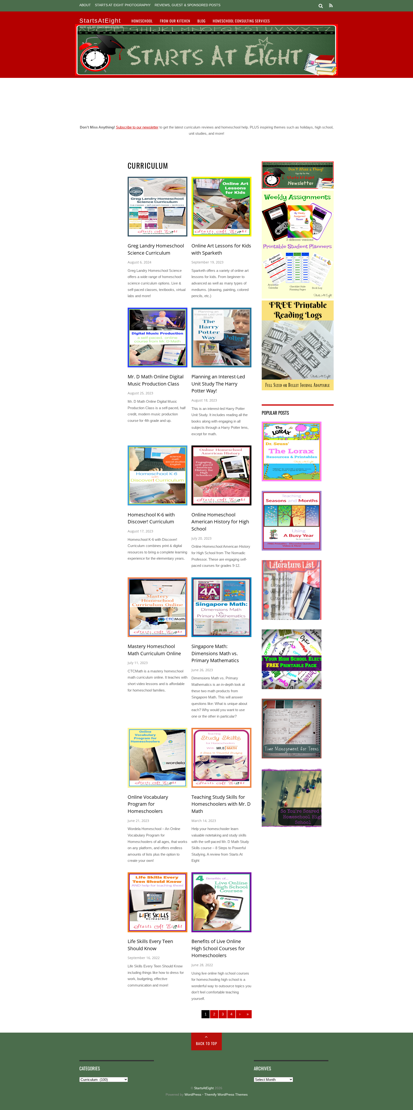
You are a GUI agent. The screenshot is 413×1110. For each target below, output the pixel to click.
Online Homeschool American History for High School (220, 521)
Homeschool (142, 20)
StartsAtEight (204, 1088)
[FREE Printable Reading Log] (298, 389)
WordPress (193, 1094)
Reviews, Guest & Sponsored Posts (187, 5)
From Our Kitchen (175, 20)
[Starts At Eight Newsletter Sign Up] (298, 187)
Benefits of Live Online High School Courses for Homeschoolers (218, 948)
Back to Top (206, 1043)
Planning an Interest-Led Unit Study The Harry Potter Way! (218, 383)
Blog (201, 20)
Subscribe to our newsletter (137, 127)
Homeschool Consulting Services (241, 20)
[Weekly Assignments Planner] (298, 297)
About (85, 5)
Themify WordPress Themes (226, 1094)
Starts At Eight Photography (123, 5)
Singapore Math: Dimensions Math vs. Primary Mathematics (215, 653)
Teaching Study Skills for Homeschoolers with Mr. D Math (221, 804)
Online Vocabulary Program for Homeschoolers (148, 804)
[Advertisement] (206, 99)
